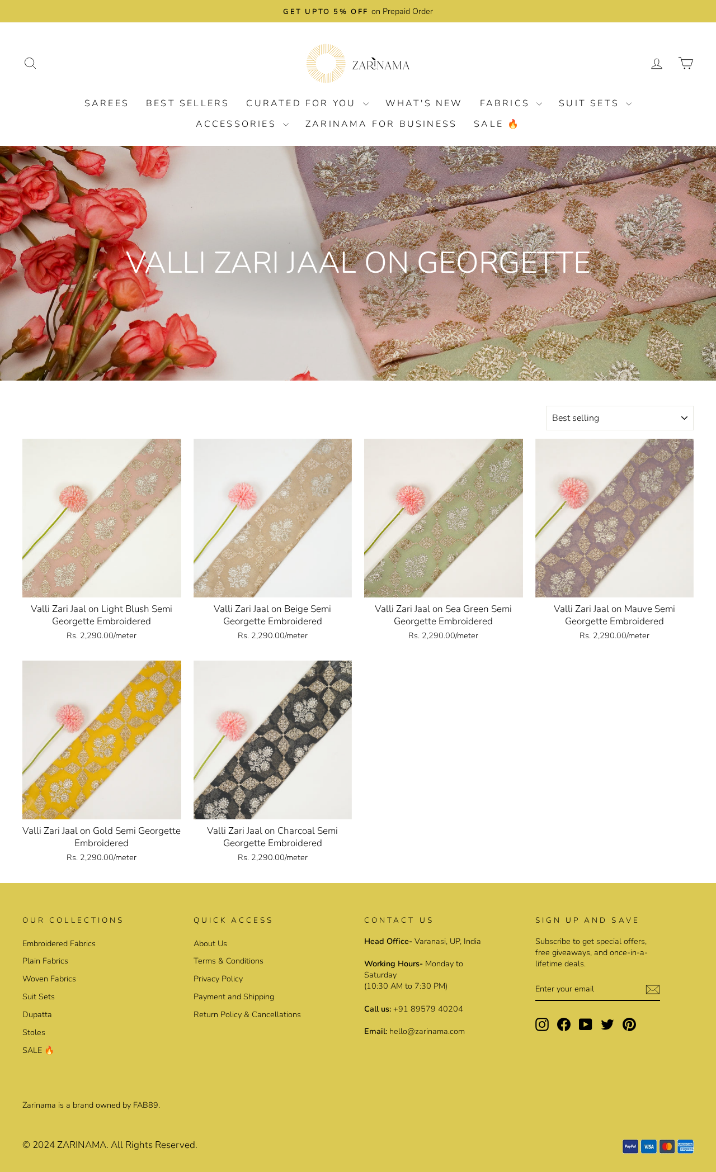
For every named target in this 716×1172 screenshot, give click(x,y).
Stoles (33, 1032)
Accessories (238, 124)
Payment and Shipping (234, 996)
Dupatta (37, 1014)
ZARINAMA (81, 1144)
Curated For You (303, 103)
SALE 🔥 (497, 124)
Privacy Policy (218, 978)
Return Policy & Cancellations (247, 1014)
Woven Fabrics (49, 978)
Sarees (106, 103)
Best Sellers (187, 103)
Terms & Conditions (228, 960)
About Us (210, 943)
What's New (424, 103)
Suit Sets (591, 103)
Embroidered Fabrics (59, 943)
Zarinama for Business (381, 124)
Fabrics (507, 103)
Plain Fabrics (45, 960)
